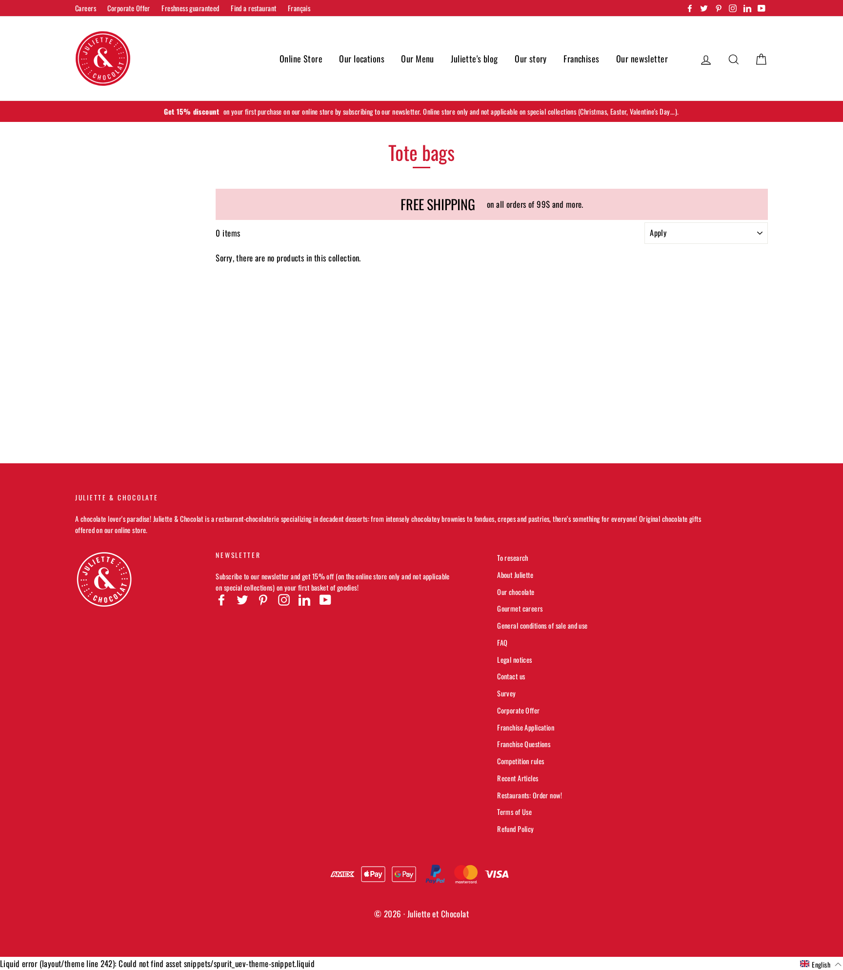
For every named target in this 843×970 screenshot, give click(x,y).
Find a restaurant (253, 8)
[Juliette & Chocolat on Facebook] (221, 599)
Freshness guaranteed (190, 8)
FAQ (502, 642)
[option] (421, 111)
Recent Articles (517, 778)
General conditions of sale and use (542, 625)
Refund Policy (515, 829)
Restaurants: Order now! (529, 795)
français (299, 8)
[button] (821, 964)
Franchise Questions (523, 744)
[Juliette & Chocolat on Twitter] (242, 599)
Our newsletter (642, 58)
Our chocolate (516, 592)
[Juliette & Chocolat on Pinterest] (263, 599)
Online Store (301, 58)
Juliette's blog (474, 58)
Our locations (361, 58)
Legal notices (514, 659)
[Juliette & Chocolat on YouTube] (325, 599)
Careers (85, 8)
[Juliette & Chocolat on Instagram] (284, 599)
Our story (531, 58)
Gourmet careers (519, 608)
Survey (506, 693)
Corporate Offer (128, 8)
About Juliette (515, 575)
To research (512, 558)
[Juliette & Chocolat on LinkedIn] (304, 599)
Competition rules (520, 761)
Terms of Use (514, 812)
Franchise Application (525, 727)
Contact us (511, 676)
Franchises (581, 58)
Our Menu (417, 58)
